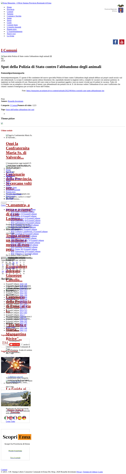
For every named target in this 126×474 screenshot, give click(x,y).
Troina (17, 249)
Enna (17, 229)
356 (25, 295)
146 (25, 284)
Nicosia (18, 236)
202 (25, 321)
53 (24, 234)
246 (25, 328)
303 (25, 293)
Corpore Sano (11, 187)
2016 (22, 306)
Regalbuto (19, 245)
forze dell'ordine (12, 109)
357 (25, 288)
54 (24, 225)
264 (25, 304)
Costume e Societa (14, 16)
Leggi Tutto (10, 421)
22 (22, 216)
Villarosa (18, 254)
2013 (22, 313)
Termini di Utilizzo (90, 472)
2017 (22, 304)
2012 (22, 315)
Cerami (18, 227)
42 (22, 236)
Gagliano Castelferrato (24, 231)
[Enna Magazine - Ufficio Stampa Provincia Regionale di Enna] (26, 3)
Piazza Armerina (21, 240)
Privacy (79, 472)
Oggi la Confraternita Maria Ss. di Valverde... (17, 150)
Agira (17, 212)
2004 (22, 326)
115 (25, 330)
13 (13, 267)
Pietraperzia (19, 243)
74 (29, 240)
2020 (22, 297)
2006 (22, 321)
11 (25, 243)
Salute (8, 181)
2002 (22, 330)
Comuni (9, 174)
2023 (22, 291)
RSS (7, 209)
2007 (22, 319)
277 (25, 308)
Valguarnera (19, 251)
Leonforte (19, 234)
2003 (22, 328)
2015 (22, 308)
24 (3, 271)
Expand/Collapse (29, 209)
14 (25, 218)
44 (26, 220)
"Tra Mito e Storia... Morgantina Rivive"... (16, 332)
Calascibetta (19, 220)
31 (17, 262)
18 (26, 251)
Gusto (8, 185)
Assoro (17, 216)
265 (25, 286)
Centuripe (19, 225)
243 (25, 306)
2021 (22, 295)
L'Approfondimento (13, 194)
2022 (22, 293)
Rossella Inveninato (15, 101)
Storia (8, 183)
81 (25, 317)
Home (8, 170)
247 (25, 326)
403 (25, 313)
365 (21, 249)
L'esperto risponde (13, 190)
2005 (22, 324)
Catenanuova (20, 223)
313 (25, 310)
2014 (22, 310)
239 (25, 299)
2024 (22, 288)
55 (22, 214)
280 (25, 297)
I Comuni (14, 105)
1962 (20, 209)
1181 (21, 229)
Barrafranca (19, 218)
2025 (22, 286)
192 (25, 319)
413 (25, 291)
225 (25, 324)
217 (25, 302)
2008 (22, 317)
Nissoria (18, 238)
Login (100, 472)
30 (13, 262)
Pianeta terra (11, 192)
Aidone (18, 214)
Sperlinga (18, 247)
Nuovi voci (10, 196)
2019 (22, 299)
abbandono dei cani (26, 109)
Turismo (9, 176)
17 (23, 254)
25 (6, 271)
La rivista (10, 36)
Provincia (9, 172)
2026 (22, 284)
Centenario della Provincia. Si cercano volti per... (19, 181)
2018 (22, 302)
